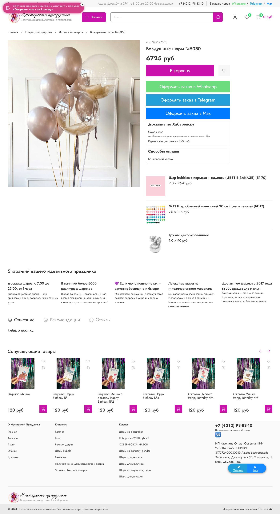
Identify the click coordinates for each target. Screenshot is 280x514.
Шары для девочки (130, 457)
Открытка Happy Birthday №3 (153, 396)
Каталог (97, 17)
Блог (58, 438)
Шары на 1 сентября (131, 432)
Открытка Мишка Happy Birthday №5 (245, 396)
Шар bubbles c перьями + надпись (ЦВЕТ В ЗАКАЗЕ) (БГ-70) (217, 177)
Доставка (13, 457)
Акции (11, 444)
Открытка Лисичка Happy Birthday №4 (201, 396)
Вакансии (60, 457)
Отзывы (12, 451)
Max (269, 3)
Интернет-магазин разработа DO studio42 (247, 509)
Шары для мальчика (131, 464)
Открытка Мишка (19, 394)
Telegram (256, 3)
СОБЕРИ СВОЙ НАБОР (133, 444)
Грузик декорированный (189, 235)
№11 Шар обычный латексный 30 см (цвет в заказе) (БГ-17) (216, 206)
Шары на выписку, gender (134, 451)
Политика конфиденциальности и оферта (79, 464)
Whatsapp (239, 3)
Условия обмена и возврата (71, 470)
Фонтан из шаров (71, 32)
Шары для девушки (38, 32)
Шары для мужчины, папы (135, 470)
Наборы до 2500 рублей (134, 438)
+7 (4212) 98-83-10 (191, 3)
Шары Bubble (63, 451)
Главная (13, 32)
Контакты (13, 438)
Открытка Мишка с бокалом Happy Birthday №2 (110, 398)
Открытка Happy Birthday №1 (63, 396)
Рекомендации (64, 444)
